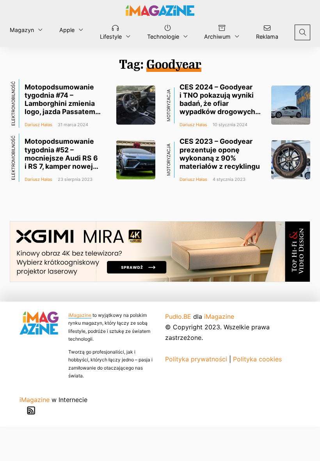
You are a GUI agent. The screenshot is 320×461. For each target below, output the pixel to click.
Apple (67, 30)
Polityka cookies (257, 359)
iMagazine (79, 315)
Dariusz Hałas (38, 124)
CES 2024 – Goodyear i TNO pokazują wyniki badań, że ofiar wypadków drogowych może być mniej (217, 103)
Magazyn (22, 30)
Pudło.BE (178, 316)
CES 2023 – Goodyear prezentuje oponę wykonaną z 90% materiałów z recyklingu (220, 153)
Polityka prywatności (196, 359)
